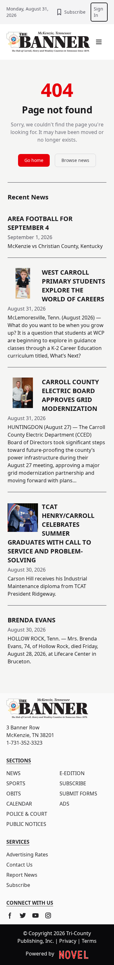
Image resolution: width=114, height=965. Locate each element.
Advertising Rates (27, 854)
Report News (21, 874)
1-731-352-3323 (24, 742)
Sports (15, 783)
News (13, 773)
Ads (64, 803)
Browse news (75, 160)
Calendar (19, 803)
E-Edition (72, 773)
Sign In (98, 12)
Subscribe (75, 12)
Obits (13, 793)
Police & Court (26, 813)
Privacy (67, 940)
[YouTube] (35, 915)
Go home (33, 160)
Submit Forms (78, 793)
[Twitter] (23, 915)
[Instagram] (48, 915)
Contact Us (19, 864)
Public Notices (26, 824)
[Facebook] (10, 915)
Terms (89, 940)
